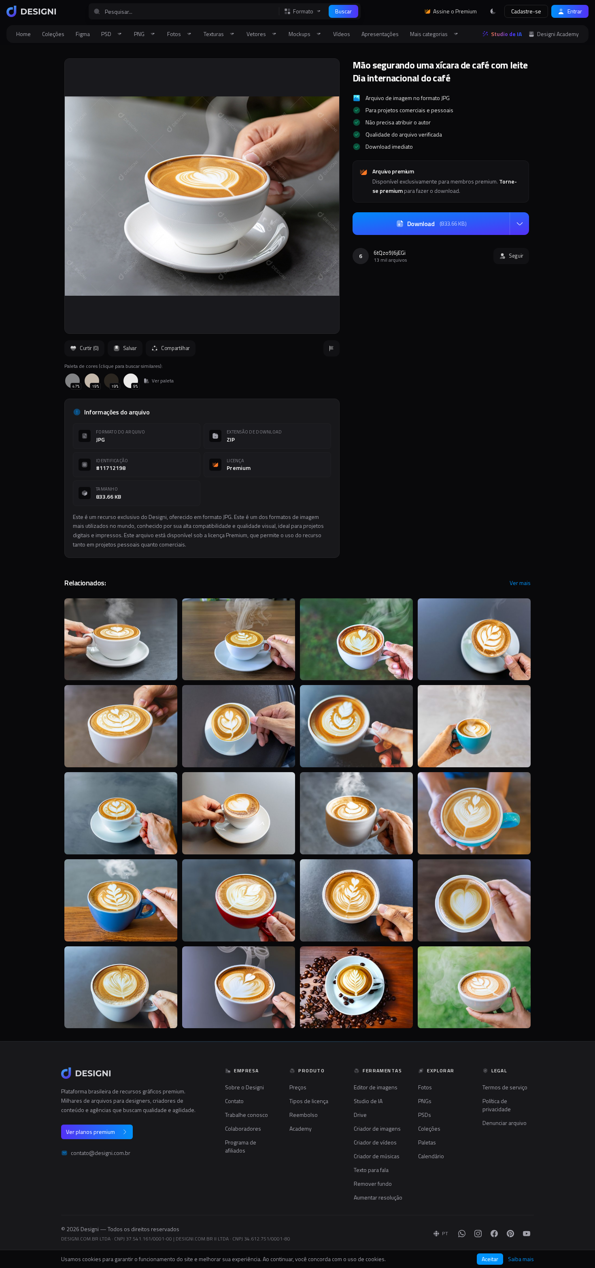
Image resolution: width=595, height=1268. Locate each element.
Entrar (574, 11)
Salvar (130, 348)
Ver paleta (163, 381)
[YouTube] (526, 1233)
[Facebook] (494, 1233)
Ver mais (520, 583)
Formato (303, 11)
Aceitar (490, 1259)
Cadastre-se (526, 11)
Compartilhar (175, 348)
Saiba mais (521, 1259)
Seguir (516, 256)
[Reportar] (331, 348)
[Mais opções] (519, 223)
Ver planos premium (90, 1131)
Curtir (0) (89, 348)
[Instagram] (478, 1233)
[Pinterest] (510, 1233)
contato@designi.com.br (100, 1153)
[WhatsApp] (462, 1233)
